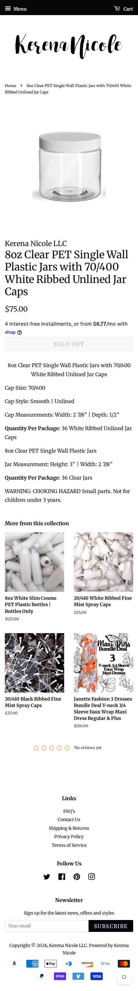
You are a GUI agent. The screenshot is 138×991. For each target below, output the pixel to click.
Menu (20, 9)
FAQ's (69, 811)
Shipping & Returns (69, 828)
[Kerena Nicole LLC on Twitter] (46, 878)
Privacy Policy (69, 836)
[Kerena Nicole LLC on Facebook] (61, 878)
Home (10, 85)
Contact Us (69, 819)
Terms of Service (69, 845)
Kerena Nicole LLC (68, 945)
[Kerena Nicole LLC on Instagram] (91, 878)
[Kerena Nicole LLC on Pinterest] (76, 878)
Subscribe (111, 926)
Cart (128, 9)
